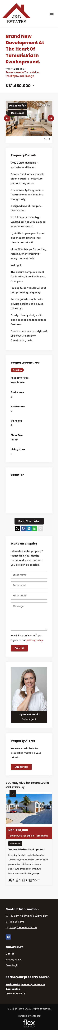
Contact (10, 953)
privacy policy (34, 640)
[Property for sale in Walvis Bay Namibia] (16, 13)
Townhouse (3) (16, 993)
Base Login (12, 965)
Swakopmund (15, 76)
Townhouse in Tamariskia (22, 72)
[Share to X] (17, 528)
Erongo (29, 76)
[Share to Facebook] (23, 528)
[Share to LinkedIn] (29, 528)
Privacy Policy (13, 959)
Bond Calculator (29, 521)
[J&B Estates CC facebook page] (8, 937)
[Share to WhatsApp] (34, 528)
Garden (17, 370)
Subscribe (21, 767)
